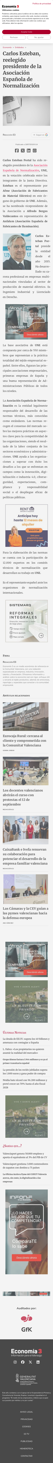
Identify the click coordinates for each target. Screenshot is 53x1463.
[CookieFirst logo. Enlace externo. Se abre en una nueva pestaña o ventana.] (10, 6)
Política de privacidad (42, 3)
